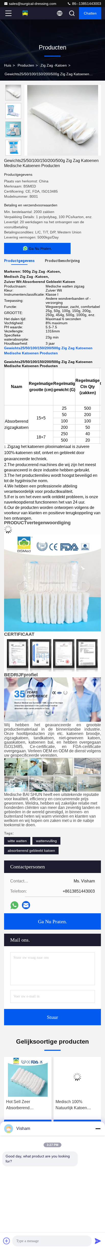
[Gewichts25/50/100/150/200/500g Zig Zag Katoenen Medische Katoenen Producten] (62, 120)
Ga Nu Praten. (52, 921)
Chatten (90, 13)
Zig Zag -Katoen (54, 65)
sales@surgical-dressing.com (32, 4)
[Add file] (6, 1240)
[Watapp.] (14, 905)
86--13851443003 (86, 4)
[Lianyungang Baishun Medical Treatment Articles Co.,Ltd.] (25, 13)
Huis (7, 65)
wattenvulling (46, 841)
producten (26, 65)
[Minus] (98, 1129)
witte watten (17, 841)
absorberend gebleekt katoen (31, 850)
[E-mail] (26, 905)
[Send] (98, 1240)
